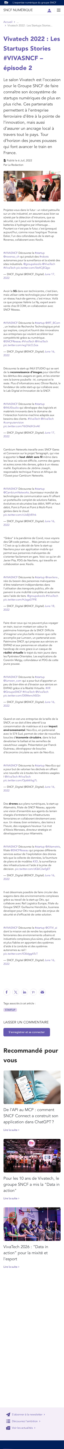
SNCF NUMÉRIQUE (18, 10)
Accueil (7, 22)
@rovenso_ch (11, 256)
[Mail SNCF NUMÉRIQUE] (42, 992)
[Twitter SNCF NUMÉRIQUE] (15, 992)
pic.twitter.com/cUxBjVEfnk (19, 515)
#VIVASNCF (10, 253)
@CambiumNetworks (16, 492)
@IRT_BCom (52, 323)
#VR (48, 688)
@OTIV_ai (51, 927)
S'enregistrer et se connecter (27, 1032)
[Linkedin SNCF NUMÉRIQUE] (24, 992)
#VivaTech (9, 267)
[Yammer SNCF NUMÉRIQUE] (33, 992)
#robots (44, 256)
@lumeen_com (12, 680)
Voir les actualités (22, 1428)
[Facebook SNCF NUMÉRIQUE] (6, 992)
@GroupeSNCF (12, 692)
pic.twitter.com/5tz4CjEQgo (33, 267)
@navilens (51, 577)
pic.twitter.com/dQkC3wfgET (32, 869)
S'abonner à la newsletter (27, 1414)
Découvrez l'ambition (25, 1421)
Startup (10, 1010)
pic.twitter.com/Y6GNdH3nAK (21, 426)
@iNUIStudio (11, 407)
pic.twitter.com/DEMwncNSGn (21, 695)
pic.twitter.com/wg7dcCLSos (20, 345)
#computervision (13, 422)
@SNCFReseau (12, 341)
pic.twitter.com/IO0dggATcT (20, 953)
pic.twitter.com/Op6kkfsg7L (20, 780)
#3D (35, 861)
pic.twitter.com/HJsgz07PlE (20, 599)
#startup (40, 253)
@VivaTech (48, 264)
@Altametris (52, 846)
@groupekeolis (32, 264)
